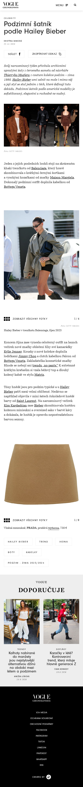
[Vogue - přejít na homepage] (10, 5)
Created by (38, 777)
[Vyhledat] (75, 5)
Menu (60, 5)
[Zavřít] (79, 783)
